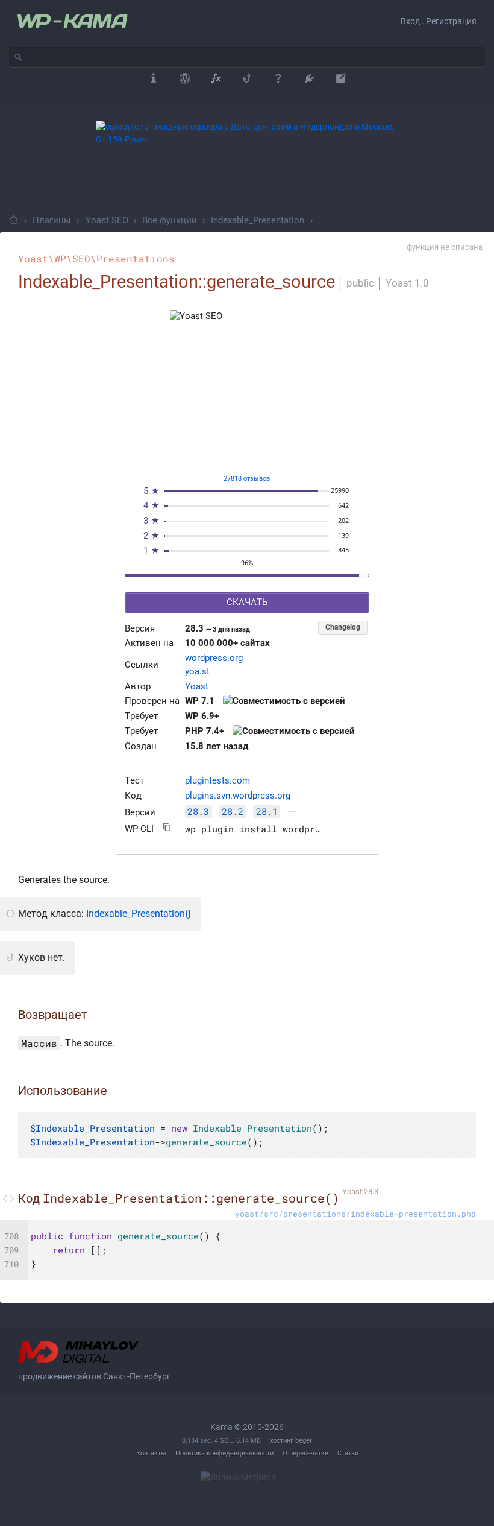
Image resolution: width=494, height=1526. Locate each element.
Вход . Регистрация (439, 21)
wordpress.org (214, 658)
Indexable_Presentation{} (138, 913)
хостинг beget (291, 1441)
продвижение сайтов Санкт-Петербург (94, 1376)
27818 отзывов (247, 479)
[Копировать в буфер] (167, 827)
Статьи (347, 1453)
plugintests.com (217, 781)
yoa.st (197, 671)
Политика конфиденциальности (224, 1453)
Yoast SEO (107, 220)
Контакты (151, 1453)
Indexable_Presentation (257, 220)
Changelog (342, 627)
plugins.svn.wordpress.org (237, 796)
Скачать (247, 602)
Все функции (169, 220)
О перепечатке (305, 1453)
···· (292, 813)
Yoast (196, 687)
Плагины (52, 220)
